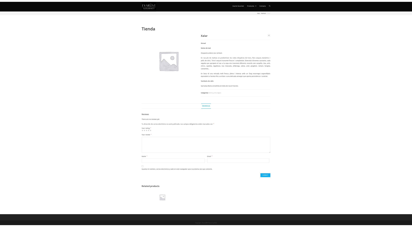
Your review (146, 135)
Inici (258, 13)
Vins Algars (217, 93)
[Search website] (269, 6)
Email (209, 156)
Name (144, 156)
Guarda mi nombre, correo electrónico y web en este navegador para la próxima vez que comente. (177, 169)
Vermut (263, 13)
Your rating (146, 128)
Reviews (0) (206, 106)
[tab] (206, 106)
